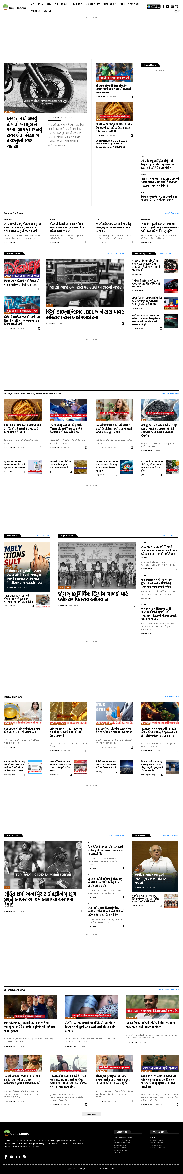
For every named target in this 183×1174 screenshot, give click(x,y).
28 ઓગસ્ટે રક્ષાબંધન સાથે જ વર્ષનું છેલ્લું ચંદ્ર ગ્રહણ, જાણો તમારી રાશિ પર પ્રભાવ (113, 227)
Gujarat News (66, 535)
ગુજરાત (61, 587)
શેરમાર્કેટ (144, 192)
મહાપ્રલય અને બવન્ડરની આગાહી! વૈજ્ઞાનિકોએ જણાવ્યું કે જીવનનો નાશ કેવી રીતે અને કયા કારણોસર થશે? (159, 732)
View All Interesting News (169, 697)
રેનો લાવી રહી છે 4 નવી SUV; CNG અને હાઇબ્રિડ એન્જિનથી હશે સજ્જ (146, 283)
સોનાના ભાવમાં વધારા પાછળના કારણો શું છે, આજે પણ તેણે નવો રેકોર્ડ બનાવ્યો (66, 732)
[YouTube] (167, 6)
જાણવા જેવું (8, 724)
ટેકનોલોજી (152, 775)
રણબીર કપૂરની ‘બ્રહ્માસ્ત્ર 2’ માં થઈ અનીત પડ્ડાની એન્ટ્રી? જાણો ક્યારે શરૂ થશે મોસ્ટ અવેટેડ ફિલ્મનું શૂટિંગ (160, 227)
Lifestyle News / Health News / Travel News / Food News (33, 393)
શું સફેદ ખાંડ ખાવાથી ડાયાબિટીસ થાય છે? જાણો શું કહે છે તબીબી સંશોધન (14, 464)
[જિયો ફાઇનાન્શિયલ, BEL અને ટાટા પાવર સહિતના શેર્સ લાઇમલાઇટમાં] (85, 282)
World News (140, 835)
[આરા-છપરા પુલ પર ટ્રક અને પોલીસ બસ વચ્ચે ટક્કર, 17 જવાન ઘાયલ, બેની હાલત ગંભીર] (43, 601)
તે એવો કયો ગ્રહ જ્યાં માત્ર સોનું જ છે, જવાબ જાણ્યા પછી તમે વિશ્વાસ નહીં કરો (106, 764)
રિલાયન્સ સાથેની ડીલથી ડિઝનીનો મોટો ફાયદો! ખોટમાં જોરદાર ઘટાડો (21, 283)
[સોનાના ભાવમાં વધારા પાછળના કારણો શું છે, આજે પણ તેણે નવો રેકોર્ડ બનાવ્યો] (69, 713)
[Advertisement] (91, 38)
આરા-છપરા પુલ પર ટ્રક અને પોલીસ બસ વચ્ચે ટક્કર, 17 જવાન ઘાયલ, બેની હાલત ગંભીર (18, 598)
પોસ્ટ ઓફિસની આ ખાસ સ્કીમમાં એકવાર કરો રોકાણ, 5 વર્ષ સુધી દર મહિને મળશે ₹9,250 (67, 227)
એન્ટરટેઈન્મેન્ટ (145, 220)
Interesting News (13, 697)
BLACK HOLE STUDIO (108, 1169)
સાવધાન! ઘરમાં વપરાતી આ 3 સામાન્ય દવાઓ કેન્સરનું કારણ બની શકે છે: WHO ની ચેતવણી (107, 466)
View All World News (170, 835)
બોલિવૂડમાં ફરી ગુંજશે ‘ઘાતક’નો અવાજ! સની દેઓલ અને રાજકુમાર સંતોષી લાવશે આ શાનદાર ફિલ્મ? (113, 1079)
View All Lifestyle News (170, 393)
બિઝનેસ (52, 220)
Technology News (143, 253)
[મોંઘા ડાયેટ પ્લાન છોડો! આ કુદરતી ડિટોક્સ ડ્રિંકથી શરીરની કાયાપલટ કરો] (80, 467)
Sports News (13, 835)
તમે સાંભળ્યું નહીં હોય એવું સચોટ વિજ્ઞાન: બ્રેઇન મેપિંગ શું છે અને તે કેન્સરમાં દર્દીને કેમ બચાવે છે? (157, 164)
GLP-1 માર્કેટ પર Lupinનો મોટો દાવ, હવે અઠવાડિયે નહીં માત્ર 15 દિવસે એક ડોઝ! (152, 466)
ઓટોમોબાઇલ (9, 112)
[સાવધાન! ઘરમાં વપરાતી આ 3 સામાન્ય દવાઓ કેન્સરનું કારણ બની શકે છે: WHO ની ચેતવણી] (126, 467)
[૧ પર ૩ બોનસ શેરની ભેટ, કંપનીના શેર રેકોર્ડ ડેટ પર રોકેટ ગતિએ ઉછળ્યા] (114, 713)
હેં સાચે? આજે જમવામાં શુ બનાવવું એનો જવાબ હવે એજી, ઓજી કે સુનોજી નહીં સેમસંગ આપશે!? (152, 766)
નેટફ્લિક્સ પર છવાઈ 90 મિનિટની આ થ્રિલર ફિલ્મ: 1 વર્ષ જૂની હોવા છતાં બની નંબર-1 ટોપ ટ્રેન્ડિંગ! (90, 1027)
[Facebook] (163, 6)
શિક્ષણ (68, 587)
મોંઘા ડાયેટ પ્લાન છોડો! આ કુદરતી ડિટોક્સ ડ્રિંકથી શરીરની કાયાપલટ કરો (60, 464)
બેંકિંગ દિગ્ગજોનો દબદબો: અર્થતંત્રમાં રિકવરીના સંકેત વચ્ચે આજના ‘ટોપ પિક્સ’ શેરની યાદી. (22, 320)
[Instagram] (176, 6)
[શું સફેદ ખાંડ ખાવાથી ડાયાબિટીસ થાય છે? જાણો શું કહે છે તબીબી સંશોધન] (35, 467)
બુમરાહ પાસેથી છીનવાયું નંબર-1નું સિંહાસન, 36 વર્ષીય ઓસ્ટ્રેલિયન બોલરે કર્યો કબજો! (105, 882)
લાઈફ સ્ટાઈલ (101, 120)
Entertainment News (14, 990)
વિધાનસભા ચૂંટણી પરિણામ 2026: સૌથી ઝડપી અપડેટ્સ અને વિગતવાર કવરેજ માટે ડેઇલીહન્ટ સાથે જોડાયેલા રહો (24, 576)
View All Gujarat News (170, 535)
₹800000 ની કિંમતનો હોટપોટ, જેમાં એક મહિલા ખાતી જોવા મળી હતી (22, 730)
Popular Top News (13, 213)
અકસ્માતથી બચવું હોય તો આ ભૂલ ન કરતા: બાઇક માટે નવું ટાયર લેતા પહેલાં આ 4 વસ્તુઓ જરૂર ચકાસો (24, 132)
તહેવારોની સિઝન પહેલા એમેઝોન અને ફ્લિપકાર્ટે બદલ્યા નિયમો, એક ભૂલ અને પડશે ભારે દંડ (147, 301)
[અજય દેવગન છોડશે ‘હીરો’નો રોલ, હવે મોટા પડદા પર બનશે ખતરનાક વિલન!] (152, 1007)
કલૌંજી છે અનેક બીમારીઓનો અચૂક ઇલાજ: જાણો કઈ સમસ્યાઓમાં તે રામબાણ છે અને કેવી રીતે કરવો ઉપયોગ (159, 430)
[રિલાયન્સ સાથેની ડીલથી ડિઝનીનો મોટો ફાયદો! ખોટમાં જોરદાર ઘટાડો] (22, 268)
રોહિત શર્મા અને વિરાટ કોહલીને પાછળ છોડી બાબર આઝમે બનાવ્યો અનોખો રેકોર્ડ (113, 88)
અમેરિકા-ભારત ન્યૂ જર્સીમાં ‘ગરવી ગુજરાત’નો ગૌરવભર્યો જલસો (152, 878)
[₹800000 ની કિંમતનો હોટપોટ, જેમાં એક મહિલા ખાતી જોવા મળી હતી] (23, 713)
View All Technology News (168, 253)
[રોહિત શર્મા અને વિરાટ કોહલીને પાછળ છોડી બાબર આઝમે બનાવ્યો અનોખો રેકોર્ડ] (114, 72)
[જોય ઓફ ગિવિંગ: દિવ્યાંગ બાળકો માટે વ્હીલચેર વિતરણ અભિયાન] (97, 565)
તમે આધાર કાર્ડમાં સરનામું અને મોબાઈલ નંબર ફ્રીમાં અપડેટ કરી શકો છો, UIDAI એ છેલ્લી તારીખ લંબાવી (15, 766)
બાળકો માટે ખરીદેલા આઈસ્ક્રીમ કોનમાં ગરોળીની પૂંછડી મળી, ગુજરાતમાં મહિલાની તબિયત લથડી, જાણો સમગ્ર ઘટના (159, 614)
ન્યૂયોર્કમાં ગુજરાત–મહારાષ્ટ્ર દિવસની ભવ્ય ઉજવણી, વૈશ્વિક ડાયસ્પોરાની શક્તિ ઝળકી (145, 898)
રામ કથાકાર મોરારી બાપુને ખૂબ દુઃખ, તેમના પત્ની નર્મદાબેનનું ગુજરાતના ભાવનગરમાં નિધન (156, 582)
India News (12, 535)
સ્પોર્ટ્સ (99, 81)
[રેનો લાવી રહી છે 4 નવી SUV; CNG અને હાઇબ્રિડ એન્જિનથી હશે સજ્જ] (171, 286)
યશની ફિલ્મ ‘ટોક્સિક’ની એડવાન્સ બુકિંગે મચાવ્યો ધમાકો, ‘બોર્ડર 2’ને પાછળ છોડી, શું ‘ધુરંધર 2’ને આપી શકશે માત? (158, 1081)
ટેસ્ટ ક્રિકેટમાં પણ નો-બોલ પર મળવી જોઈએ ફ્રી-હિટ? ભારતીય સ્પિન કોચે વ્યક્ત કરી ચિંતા (105, 850)
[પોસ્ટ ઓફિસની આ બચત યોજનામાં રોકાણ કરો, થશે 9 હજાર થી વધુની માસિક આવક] (80, 767)
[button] (91, 1114)
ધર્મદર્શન (144, 175)
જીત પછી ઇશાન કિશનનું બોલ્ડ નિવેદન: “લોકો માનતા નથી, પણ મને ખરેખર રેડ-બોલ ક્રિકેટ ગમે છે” (106, 911)
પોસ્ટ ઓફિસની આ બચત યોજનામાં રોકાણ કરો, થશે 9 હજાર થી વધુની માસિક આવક (60, 766)
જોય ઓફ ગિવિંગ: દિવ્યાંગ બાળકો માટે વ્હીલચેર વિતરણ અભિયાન (93, 596)
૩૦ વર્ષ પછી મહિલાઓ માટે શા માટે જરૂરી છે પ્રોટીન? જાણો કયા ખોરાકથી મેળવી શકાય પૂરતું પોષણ (114, 428)
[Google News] (172, 6)
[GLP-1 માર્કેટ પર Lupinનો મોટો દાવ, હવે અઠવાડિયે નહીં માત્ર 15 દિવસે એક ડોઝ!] (172, 467)
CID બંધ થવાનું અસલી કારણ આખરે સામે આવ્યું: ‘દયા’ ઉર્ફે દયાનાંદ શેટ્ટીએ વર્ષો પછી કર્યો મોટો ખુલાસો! (29, 1027)
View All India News (42, 535)
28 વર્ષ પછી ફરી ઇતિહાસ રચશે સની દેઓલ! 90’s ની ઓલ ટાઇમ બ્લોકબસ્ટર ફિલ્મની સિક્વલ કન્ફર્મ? (22, 1079)
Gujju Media (55, 117)
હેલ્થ (142, 157)
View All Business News (115, 253)
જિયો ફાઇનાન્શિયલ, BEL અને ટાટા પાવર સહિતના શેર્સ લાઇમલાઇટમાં (159, 198)
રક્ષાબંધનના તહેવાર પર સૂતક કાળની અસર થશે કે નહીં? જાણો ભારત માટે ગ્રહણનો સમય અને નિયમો (160, 182)
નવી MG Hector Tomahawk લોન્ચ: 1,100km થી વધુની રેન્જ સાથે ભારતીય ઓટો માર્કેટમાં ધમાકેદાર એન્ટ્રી (146, 320)
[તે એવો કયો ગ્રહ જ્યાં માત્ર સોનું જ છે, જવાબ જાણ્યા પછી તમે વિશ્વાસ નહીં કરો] (126, 767)
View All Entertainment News (168, 989)
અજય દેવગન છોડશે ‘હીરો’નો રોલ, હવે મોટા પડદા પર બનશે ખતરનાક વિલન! (150, 1025)
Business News (13, 253)
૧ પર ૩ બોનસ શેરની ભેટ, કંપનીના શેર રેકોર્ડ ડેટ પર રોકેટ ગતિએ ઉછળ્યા (114, 730)
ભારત (9, 566)
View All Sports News (116, 835)
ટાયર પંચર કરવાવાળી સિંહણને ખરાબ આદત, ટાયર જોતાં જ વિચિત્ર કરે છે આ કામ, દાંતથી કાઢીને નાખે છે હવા (159, 552)
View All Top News (172, 213)
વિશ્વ (137, 870)
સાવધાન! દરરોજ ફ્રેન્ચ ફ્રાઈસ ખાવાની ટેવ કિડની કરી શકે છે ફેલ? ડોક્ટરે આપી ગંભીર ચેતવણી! (114, 127)
